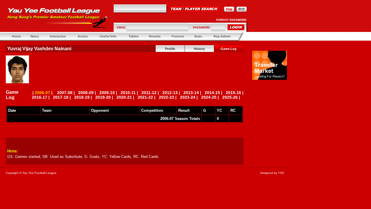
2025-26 (230, 97)
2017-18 (60, 97)
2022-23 (166, 97)
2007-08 (64, 92)
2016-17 (39, 97)
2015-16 (233, 92)
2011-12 (149, 92)
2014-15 (212, 92)
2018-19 (82, 97)
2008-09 (86, 92)
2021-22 (145, 97)
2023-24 (187, 97)
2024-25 (209, 97)
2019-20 (103, 97)
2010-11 (128, 92)
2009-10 (107, 92)
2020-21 (124, 97)
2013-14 (191, 92)
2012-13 (170, 92)
